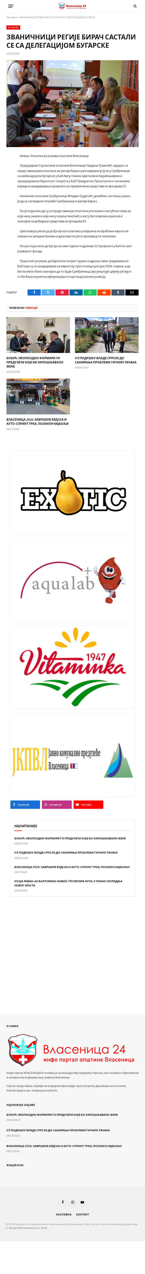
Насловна (11, 17)
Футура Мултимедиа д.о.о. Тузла (28, 1227)
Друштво (13, 27)
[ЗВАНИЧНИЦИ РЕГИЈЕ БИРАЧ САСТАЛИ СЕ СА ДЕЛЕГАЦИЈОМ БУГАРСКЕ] (72, 103)
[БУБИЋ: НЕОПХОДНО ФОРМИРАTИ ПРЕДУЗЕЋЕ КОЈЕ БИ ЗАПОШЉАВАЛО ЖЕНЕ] (38, 335)
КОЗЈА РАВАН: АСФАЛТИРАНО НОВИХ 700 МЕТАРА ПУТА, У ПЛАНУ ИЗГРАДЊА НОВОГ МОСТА (68, 883)
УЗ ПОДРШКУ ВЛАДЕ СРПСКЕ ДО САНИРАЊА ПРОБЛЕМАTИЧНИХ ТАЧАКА (106, 360)
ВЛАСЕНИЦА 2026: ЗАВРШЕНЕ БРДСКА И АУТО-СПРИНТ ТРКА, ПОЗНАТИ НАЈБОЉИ (37, 421)
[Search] (135, 6)
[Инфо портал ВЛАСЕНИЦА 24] (72, 6)
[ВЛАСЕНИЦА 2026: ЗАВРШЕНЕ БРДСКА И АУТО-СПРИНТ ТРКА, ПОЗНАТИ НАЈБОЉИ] (38, 397)
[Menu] (10, 6)
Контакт (82, 1214)
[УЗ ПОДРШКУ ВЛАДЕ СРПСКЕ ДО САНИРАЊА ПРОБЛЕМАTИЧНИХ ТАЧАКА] (107, 335)
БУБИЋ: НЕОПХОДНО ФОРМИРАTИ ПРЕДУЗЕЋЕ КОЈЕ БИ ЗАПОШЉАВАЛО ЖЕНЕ (34, 362)
